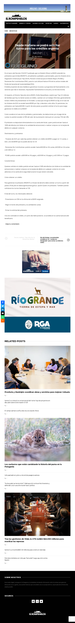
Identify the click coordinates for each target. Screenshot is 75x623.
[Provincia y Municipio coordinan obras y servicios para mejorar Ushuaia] (37, 367)
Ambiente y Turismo (25, 23)
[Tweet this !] (3, 306)
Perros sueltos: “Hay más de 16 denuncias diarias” (24, 238)
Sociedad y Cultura (38, 23)
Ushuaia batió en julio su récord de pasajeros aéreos (22, 475)
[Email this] (3, 313)
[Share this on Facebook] (3, 302)
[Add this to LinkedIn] (3, 310)
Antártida (49, 23)
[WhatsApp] (3, 317)
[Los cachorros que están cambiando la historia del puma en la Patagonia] (37, 439)
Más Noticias (38, 56)
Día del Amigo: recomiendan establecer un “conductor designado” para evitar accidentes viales (51, 240)
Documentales (64, 23)
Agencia (56, 23)
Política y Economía (11, 23)
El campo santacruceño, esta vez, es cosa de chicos (22, 411)
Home (6, 31)
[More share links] (3, 320)
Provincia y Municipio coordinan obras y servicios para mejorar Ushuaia (37, 392)
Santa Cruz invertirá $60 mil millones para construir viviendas (25, 550)
